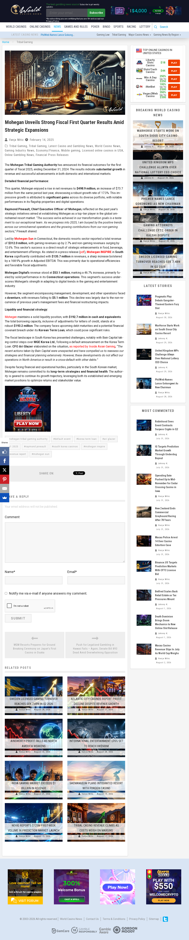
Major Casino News (139, 34)
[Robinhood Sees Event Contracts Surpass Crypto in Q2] (144, 425)
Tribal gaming (119, 34)
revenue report (17, 454)
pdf (82, 252)
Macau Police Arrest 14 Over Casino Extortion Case (166, 541)
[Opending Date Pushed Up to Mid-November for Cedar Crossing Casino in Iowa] (144, 479)
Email (72, 572)
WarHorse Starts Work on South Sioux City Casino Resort (158, 135)
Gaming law (103, 34)
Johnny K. (149, 146)
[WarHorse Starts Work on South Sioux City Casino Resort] (158, 120)
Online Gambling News (19, 155)
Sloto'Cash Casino (150, 71)
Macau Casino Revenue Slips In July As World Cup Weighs (167, 649)
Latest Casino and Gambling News (70, 146)
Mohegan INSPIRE (99, 252)
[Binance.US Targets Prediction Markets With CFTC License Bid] (144, 566)
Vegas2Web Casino (150, 95)
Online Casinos (40, 26)
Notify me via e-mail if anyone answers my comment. (48, 593)
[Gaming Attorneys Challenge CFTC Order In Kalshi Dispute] (158, 215)
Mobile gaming (70, 150)
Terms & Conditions (114, 918)
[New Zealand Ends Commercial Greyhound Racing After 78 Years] (144, 512)
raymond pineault (35, 446)
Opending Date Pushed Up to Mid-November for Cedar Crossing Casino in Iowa (166, 483)
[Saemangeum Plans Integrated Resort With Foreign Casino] (96, 760)
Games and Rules (76, 26)
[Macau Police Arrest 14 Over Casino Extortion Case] (144, 541)
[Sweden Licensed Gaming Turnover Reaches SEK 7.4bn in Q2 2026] (34, 676)
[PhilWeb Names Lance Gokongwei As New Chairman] (158, 183)
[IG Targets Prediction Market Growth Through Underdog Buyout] (144, 450)
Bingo (106, 26)
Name (10, 572)
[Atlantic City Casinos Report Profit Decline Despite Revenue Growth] (96, 676)
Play (174, 62)
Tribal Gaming (18, 146)
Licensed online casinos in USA (102, 150)
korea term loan (87, 439)
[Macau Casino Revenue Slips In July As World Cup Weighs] (144, 649)
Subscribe (96, 12)
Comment (12, 517)
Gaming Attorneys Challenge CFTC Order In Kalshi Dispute (158, 230)
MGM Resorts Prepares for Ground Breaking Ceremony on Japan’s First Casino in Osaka (34, 648)
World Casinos (16, 26)
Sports (118, 26)
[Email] (4, 488)
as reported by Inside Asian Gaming (92, 346)
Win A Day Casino (150, 79)
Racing (131, 26)
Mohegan (11, 317)
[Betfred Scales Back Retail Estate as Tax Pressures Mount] (144, 595)
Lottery (144, 26)
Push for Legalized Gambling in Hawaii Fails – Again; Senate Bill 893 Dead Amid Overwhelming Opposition (95, 648)
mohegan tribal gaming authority (28, 439)
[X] (4, 470)
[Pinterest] (4, 479)
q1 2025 (13, 446)
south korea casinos (65, 446)
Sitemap (154, 918)
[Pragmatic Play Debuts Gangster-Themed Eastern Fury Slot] (144, 300)
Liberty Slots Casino (150, 62)
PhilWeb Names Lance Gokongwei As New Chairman (68, 34)
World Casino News (107, 146)
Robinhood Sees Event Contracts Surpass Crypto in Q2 (166, 425)
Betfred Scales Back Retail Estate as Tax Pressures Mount (166, 595)
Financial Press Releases (52, 155)
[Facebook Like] (4, 451)
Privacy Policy (137, 918)
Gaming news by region (166, 34)
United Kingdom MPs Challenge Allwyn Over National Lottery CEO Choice (158, 167)
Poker (95, 26)
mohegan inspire (95, 446)
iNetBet (150, 86)
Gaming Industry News (19, 150)
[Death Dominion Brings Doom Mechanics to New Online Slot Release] (144, 620)
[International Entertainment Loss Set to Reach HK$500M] (96, 718)
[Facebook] (4, 460)
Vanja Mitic (16, 140)
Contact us (92, 918)
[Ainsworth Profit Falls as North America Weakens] (34, 718)
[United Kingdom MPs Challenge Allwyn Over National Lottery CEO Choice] (158, 151)
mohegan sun (41, 454)
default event (63, 439)
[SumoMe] (4, 497)
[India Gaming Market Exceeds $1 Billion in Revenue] (34, 760)
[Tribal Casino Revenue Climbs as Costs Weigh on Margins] (96, 803)
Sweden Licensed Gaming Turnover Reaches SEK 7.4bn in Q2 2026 (158, 261)
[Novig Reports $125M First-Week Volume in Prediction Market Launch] (34, 803)
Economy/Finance (47, 150)
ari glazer (109, 439)
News (57, 26)
